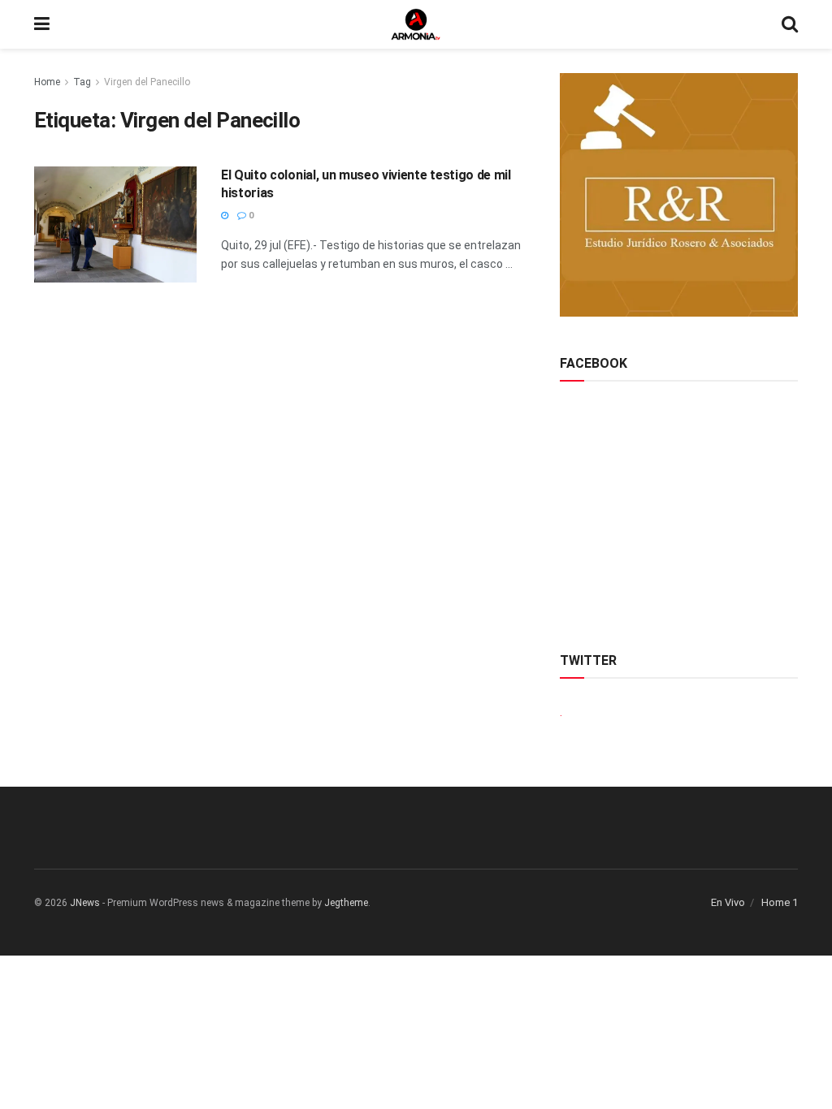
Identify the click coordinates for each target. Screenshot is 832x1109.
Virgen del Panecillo (147, 82)
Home (47, 82)
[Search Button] (790, 24)
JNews (85, 902)
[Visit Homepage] (416, 24)
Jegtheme (346, 902)
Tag (82, 82)
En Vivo (728, 902)
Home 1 (779, 902)
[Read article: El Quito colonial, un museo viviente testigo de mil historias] (115, 224)
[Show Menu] (42, 24)
